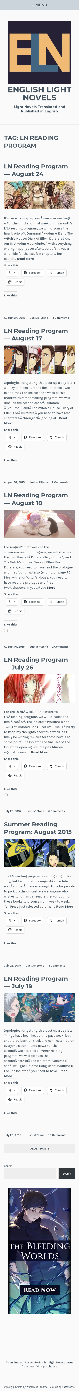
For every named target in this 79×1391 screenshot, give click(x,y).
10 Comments (57, 1135)
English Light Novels (40, 94)
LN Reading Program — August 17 (36, 334)
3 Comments (56, 965)
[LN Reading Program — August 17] (39, 373)
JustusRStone (39, 317)
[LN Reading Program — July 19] (39, 1021)
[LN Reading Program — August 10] (39, 537)
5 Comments (56, 811)
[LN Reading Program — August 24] (39, 208)
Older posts (40, 1148)
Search (8, 1165)
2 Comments (60, 482)
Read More (25, 259)
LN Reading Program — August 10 (36, 499)
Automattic (68, 1386)
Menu (41, 5)
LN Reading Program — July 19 (36, 982)
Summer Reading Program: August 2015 (38, 828)
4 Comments (60, 317)
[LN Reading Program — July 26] (39, 702)
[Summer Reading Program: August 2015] (39, 866)
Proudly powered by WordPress (21, 1386)
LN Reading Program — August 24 (36, 170)
